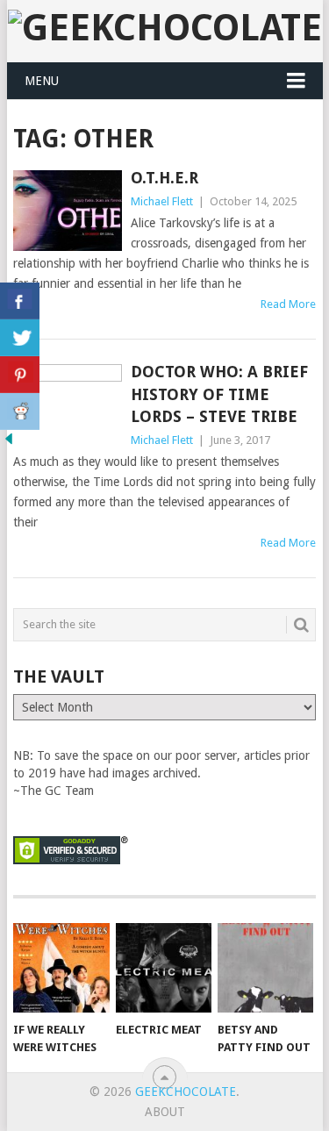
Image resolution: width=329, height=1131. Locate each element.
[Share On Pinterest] (19, 374)
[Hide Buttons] (9, 443)
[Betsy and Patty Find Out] (265, 968)
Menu (42, 81)
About (165, 1112)
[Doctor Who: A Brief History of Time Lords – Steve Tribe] (67, 404)
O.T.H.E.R (164, 177)
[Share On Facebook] (19, 301)
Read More (288, 304)
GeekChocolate (185, 1091)
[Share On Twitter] (19, 337)
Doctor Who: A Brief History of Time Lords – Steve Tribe (219, 393)
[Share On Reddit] (19, 411)
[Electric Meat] (163, 968)
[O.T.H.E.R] (67, 210)
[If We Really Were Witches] (61, 968)
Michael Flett (162, 201)
